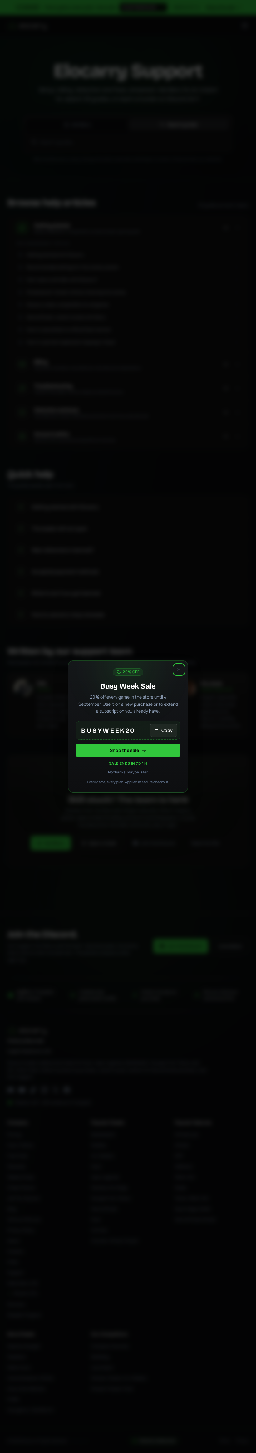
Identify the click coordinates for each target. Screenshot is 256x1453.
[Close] (179, 670)
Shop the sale (124, 750)
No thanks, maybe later (128, 772)
